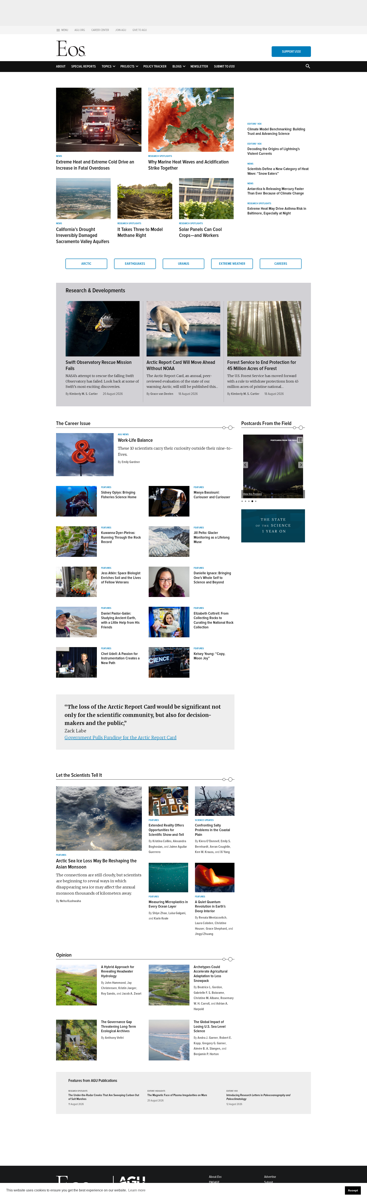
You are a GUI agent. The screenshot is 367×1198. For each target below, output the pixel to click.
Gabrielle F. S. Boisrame (209, 993)
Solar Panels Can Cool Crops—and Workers (200, 232)
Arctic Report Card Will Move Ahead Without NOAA (181, 365)
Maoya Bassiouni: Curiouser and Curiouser (212, 494)
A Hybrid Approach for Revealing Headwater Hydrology (117, 971)
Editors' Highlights (156, 1091)
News (59, 156)
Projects (127, 66)
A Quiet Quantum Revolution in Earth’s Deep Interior (210, 906)
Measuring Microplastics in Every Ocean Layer (168, 904)
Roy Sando (108, 993)
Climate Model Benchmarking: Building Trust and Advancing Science (276, 131)
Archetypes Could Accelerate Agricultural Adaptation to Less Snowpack (210, 973)
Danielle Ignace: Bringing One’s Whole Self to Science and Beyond (212, 577)
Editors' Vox (254, 123)
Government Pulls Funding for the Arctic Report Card (120, 737)
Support (291, 51)
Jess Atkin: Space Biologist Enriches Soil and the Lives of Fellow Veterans (121, 577)
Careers (280, 264)
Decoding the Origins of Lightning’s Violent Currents (273, 151)
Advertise (270, 1177)
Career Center (100, 30)
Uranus (183, 264)
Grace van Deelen (161, 394)
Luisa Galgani (176, 913)
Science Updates (204, 820)
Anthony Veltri (114, 1038)
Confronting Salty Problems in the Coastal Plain (212, 830)
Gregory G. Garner (214, 1043)
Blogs (177, 66)
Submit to (224, 66)
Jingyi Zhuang (204, 934)
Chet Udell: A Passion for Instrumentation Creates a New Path (120, 658)
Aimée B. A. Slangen (207, 1048)
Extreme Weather (232, 264)
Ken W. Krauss (204, 852)
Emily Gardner (131, 462)
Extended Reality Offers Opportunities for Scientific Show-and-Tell (166, 830)
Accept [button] (353, 1190)
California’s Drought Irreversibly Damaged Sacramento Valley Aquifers (82, 235)
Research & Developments (95, 290)
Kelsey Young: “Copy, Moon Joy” (209, 656)
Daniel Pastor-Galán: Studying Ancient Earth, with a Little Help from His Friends (120, 620)
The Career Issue (73, 423)
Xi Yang (225, 852)
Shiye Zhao (159, 913)
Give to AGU (140, 30)
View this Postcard (252, 494)
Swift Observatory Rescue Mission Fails (99, 365)
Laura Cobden (204, 923)
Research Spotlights (160, 156)
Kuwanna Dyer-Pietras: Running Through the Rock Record (121, 537)
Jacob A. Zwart (131, 993)
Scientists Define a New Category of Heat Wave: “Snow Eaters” (278, 171)
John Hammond (115, 983)
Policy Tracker (155, 66)
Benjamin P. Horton (206, 1054)
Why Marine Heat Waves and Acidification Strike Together (188, 165)
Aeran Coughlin (220, 847)
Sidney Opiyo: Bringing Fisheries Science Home (119, 494)
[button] (245, 465)
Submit (268, 1182)
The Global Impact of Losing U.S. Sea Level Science (210, 1026)
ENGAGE (214, 1182)
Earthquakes (135, 264)
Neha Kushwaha (70, 901)
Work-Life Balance (135, 440)
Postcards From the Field (266, 423)
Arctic (86, 264)
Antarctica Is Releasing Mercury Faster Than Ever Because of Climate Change (275, 191)
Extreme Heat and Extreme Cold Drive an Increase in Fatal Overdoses (95, 165)
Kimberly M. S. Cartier (83, 394)
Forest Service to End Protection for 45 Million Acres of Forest (261, 365)
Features (106, 487)
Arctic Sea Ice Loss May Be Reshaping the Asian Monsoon (96, 864)
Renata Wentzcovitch (212, 917)
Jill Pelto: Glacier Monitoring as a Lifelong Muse (212, 537)
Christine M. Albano (206, 998)
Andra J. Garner (208, 1038)
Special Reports (83, 66)
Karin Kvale (161, 918)
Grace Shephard (216, 928)
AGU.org (80, 30)
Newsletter (199, 66)
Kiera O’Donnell (209, 841)
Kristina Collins (161, 841)
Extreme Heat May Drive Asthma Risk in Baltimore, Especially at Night (276, 210)
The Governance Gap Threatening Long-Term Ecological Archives (118, 1026)
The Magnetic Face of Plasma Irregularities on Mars (177, 1095)
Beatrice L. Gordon (210, 987)
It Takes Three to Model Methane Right (140, 232)
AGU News (123, 434)
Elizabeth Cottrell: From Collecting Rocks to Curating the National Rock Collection (213, 620)
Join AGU (120, 30)
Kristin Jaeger (127, 988)
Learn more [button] (136, 1190)
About (60, 66)
